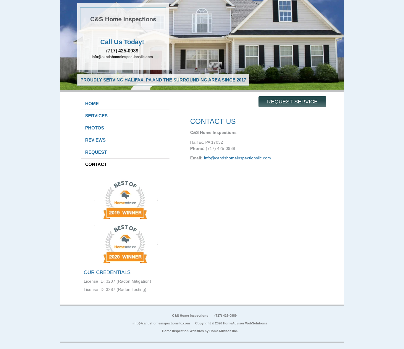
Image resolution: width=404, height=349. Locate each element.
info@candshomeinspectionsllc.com (122, 57)
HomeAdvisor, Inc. (223, 331)
